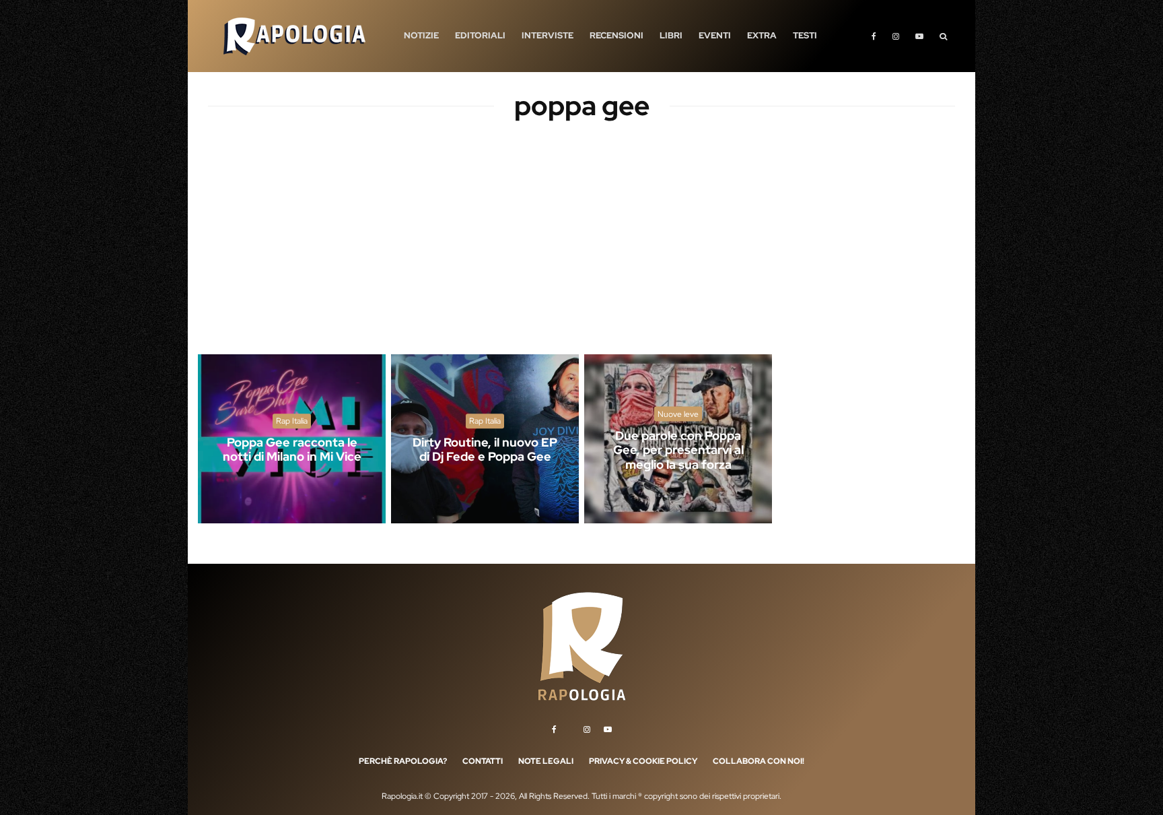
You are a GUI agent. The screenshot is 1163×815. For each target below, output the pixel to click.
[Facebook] (874, 36)
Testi (805, 35)
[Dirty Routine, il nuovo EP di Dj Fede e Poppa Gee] (485, 438)
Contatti (482, 761)
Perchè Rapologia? (403, 761)
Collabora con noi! (758, 761)
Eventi (715, 35)
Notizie (421, 35)
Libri (671, 35)
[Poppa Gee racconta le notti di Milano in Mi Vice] (292, 438)
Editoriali (480, 35)
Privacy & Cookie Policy (643, 761)
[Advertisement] (581, 249)
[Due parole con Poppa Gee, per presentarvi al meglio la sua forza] (678, 438)
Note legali (545, 761)
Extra (762, 35)
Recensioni (616, 35)
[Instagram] (895, 36)
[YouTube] (919, 36)
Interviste (547, 35)
